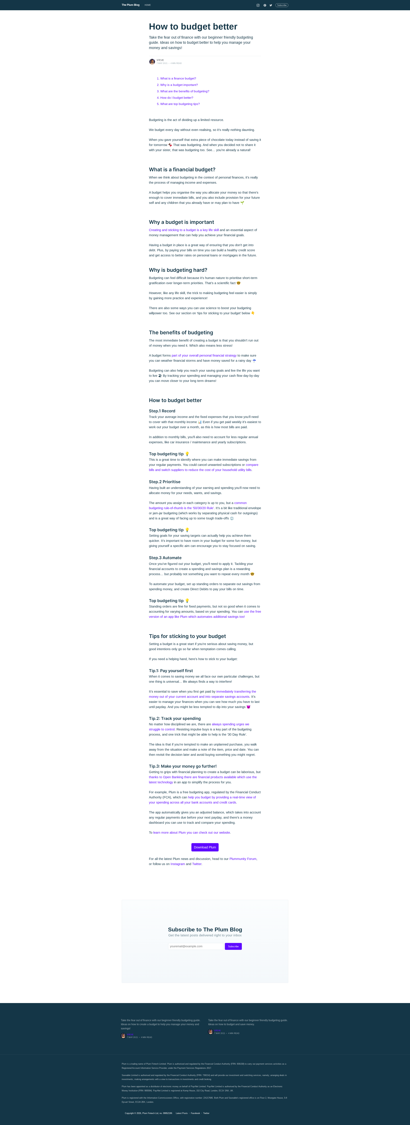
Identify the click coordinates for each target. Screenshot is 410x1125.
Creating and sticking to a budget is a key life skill (184, 230)
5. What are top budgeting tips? (178, 104)
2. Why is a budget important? (177, 85)
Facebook (195, 1113)
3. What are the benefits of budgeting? (183, 91)
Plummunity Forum (243, 859)
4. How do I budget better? (175, 97)
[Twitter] (271, 5)
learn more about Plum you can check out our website (191, 832)
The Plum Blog (130, 4)
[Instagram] (258, 5)
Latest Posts (182, 1113)
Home (148, 5)
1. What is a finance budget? (176, 78)
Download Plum (205, 847)
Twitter (196, 864)
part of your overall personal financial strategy (204, 355)
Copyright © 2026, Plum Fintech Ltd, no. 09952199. (149, 1113)
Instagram (178, 864)
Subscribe (282, 5)
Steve (160, 60)
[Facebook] (265, 5)
